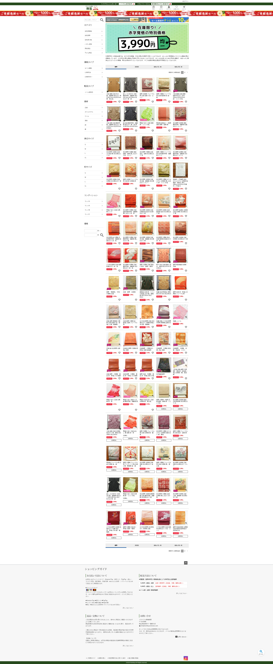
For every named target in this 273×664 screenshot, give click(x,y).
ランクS (87, 201)
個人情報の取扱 (133, 658)
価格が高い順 (178, 67)
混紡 (86, 120)
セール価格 (88, 68)
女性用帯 (87, 35)
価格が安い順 (157, 67)
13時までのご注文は (153, 4)
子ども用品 (88, 53)
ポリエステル (89, 112)
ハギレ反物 (88, 44)
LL (85, 157)
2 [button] (184, 72)
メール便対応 (89, 92)
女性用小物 (88, 40)
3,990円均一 (88, 77)
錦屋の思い (102, 658)
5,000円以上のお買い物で (116, 4)
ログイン (185, 1)
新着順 (137, 67)
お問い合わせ (182, 637)
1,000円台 (88, 72)
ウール (87, 116)
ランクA (87, 205)
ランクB (87, 210)
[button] (187, 72)
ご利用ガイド (91, 658)
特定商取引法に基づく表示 (117, 658)
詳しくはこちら (128, 608)
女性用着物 (88, 31)
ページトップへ (185, 563)
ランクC (87, 214)
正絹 (86, 107)
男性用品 (87, 48)
